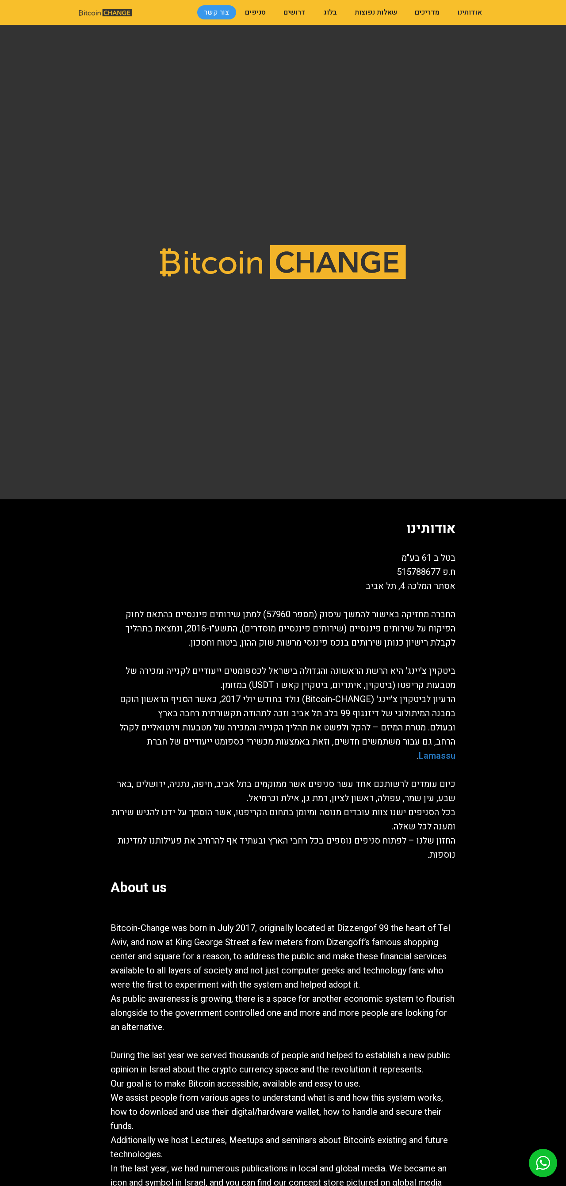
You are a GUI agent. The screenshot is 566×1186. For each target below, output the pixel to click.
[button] (543, 1163)
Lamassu (437, 755)
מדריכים (427, 12)
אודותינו (469, 12)
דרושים (294, 12)
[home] (105, 12)
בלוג (330, 12)
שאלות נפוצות (376, 12)
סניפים (255, 12)
